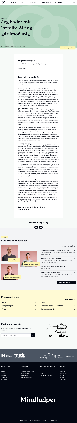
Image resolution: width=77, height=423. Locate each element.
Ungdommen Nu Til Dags (46, 375)
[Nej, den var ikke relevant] (41, 227)
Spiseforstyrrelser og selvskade (52, 306)
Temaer (3, 371)
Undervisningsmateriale (26, 377)
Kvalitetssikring (24, 375)
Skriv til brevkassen (65, 282)
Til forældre (4, 379)
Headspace (21, 185)
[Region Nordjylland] (32, 355)
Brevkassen (5, 237)
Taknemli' (42, 373)
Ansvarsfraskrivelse (35, 420)
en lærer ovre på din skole (40, 167)
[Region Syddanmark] (57, 356)
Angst (4, 302)
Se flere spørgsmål (67, 246)
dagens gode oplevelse (28, 111)
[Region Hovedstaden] (7, 355)
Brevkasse (6, 46)
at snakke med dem (50, 157)
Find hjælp (3, 375)
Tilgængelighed (53, 420)
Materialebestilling (25, 373)
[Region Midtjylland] (19, 355)
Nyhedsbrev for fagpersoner (27, 371)
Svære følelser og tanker (18, 46)
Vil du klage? (63, 379)
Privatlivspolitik (23, 420)
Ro (41, 371)
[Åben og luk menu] (74, 2)
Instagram (62, 377)
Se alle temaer (68, 299)
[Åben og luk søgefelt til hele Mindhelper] (70, 2)
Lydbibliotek (4, 377)
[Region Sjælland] (45, 356)
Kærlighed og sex (8, 306)
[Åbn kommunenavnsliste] (33, 335)
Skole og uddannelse (48, 309)
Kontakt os (62, 371)
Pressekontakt (63, 373)
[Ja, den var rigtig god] (36, 227)
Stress (43, 302)
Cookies (44, 420)
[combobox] (18, 335)
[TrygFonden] (70, 355)
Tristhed (4, 309)
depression (21, 134)
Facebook (62, 375)
